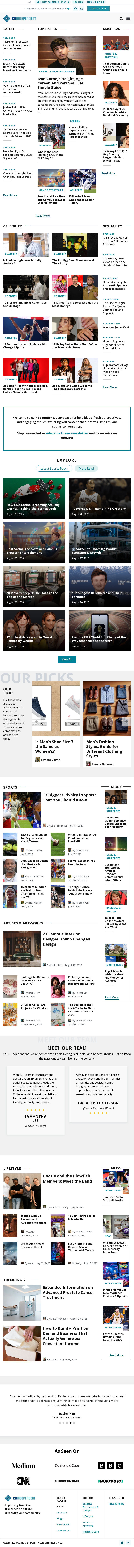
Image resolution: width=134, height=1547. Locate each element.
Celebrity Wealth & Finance (52, 1)
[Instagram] (81, 8)
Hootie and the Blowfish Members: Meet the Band (67, 1178)
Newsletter (63, 1524)
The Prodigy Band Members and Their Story (73, 262)
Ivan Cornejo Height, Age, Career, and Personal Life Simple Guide (61, 83)
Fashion (78, 1)
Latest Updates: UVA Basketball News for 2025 (113, 1337)
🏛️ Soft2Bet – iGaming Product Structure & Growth (95, 551)
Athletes (45, 145)
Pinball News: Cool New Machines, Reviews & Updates (115, 1293)
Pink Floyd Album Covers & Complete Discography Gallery (81, 980)
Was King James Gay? (116, 327)
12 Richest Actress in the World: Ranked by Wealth (30, 639)
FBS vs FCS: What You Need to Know (81, 862)
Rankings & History (113, 909)
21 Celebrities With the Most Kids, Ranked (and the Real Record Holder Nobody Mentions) (25, 389)
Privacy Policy (116, 1503)
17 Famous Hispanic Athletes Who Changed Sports (25, 345)
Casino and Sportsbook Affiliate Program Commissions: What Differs (114, 872)
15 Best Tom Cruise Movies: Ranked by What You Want (115, 922)
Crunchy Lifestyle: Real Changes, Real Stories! (17, 174)
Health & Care (91, 1531)
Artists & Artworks (111, 55)
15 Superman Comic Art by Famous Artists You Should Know (116, 68)
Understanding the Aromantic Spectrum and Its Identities (116, 285)
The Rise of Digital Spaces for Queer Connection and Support (114, 308)
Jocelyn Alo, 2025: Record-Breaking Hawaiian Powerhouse (17, 67)
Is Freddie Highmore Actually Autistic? (22, 262)
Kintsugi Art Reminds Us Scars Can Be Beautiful (35, 980)
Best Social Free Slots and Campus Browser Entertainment (51, 199)
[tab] (54, 468)
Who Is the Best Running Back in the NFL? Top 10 (51, 155)
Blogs (60, 1518)
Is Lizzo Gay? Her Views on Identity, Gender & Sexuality (115, 112)
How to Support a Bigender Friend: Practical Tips (114, 345)
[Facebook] (75, 8)
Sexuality (111, 102)
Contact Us (63, 1530)
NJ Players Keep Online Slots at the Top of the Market (32, 595)
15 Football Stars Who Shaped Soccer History (81, 199)
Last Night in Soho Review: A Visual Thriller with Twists (81, 1247)
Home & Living (95, 1)
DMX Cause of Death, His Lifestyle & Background (35, 864)
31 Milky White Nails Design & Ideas (106, 744)
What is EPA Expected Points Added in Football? (82, 838)
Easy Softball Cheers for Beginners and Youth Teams (34, 838)
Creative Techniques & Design (90, 1507)
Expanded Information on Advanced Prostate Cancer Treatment (68, 1292)
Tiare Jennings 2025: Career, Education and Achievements (17, 45)
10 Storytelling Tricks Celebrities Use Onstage (25, 304)
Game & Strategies (51, 190)
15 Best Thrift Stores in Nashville (81, 1217)
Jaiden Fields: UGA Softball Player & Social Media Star (17, 111)
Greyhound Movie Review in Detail (32, 1245)
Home (60, 1506)
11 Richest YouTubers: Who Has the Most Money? (75, 304)
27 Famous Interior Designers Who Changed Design (66, 939)
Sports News (114, 964)
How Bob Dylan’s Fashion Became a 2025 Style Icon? (17, 155)
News (108, 1236)
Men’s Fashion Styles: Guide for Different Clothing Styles (53, 748)
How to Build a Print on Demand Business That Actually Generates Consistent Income (65, 1335)
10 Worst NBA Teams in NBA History (99, 508)
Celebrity (11, 253)
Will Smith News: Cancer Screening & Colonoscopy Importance (116, 1247)
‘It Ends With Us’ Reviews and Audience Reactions (33, 1219)
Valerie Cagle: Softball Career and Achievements (17, 89)
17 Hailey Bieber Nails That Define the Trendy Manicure (74, 345)
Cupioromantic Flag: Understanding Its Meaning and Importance (115, 370)
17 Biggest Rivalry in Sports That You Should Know (70, 797)
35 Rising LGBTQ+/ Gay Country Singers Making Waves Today (115, 155)
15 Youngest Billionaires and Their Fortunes (97, 595)
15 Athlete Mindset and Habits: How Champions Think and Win (33, 892)
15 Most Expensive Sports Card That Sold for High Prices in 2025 (17, 133)
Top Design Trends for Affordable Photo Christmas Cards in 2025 (81, 1010)
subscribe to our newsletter (67, 433)
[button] (128, 18)
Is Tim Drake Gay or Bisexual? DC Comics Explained (115, 241)
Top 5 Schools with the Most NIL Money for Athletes (114, 976)
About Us (62, 1512)
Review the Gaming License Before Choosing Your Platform (116, 822)
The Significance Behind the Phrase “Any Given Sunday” (81, 890)
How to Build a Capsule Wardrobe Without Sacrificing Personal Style (81, 132)
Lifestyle (88, 1516)
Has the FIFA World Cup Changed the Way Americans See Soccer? (99, 639)
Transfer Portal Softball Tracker (114, 1198)
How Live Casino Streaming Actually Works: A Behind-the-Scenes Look (33, 506)
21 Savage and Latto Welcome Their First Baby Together (72, 387)
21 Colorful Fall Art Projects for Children (34, 1006)
